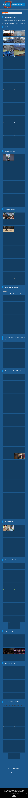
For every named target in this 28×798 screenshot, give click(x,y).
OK (14, 795)
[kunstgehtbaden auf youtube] (14, 775)
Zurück (5, 291)
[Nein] (26, 793)
